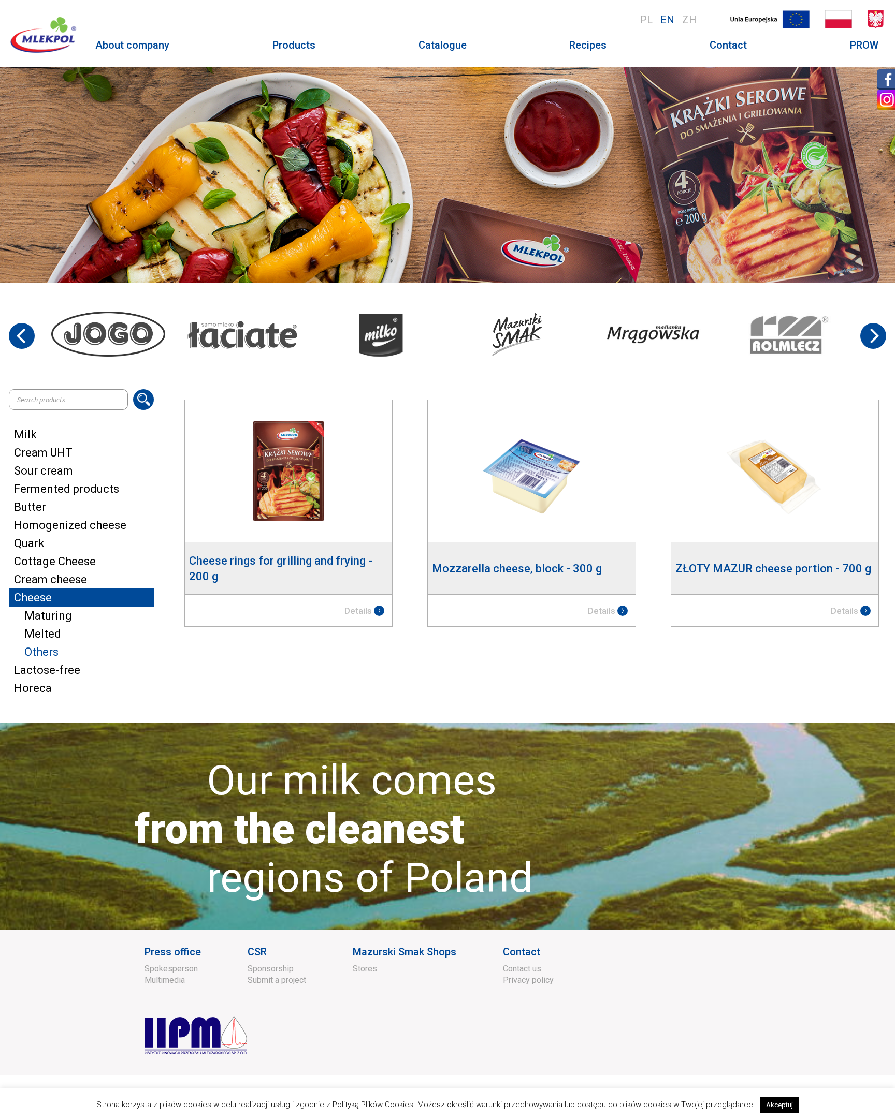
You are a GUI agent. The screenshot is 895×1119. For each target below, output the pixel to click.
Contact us (522, 969)
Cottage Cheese (55, 561)
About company (132, 45)
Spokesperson (171, 969)
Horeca (33, 688)
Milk (25, 434)
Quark (29, 543)
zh (689, 19)
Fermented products (66, 488)
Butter (30, 506)
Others (41, 651)
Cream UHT (43, 452)
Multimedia (165, 980)
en (667, 19)
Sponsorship (271, 969)
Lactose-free (47, 670)
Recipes (588, 45)
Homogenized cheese (70, 525)
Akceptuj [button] (779, 1105)
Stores (365, 969)
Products (293, 45)
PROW (864, 45)
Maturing (48, 615)
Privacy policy (528, 980)
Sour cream (43, 470)
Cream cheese (50, 579)
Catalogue (442, 45)
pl (646, 19)
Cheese (33, 597)
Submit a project (277, 980)
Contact (728, 45)
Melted (42, 633)
